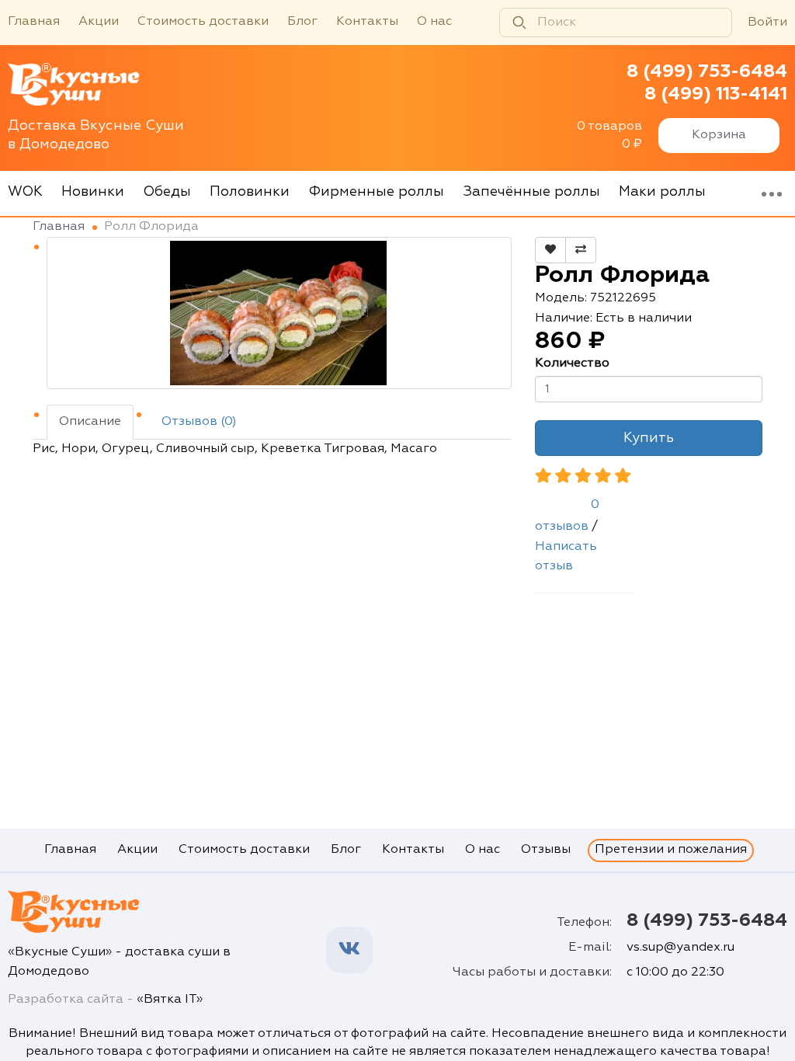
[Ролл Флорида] (279, 313)
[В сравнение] (580, 250)
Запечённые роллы (531, 192)
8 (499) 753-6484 (707, 71)
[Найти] (519, 22)
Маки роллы (662, 192)
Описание (90, 422)
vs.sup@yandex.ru (680, 947)
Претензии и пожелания (671, 850)
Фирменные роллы (376, 192)
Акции (98, 22)
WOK (25, 192)
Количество (572, 363)
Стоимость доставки (203, 22)
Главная (34, 22)
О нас (434, 22)
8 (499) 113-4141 (715, 94)
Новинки (92, 192)
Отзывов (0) (199, 422)
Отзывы (546, 850)
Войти (767, 22)
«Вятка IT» (170, 999)
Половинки (250, 192)
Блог (302, 22)
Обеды (167, 192)
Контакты (367, 22)
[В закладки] (550, 250)
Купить (648, 438)
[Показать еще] (772, 193)
